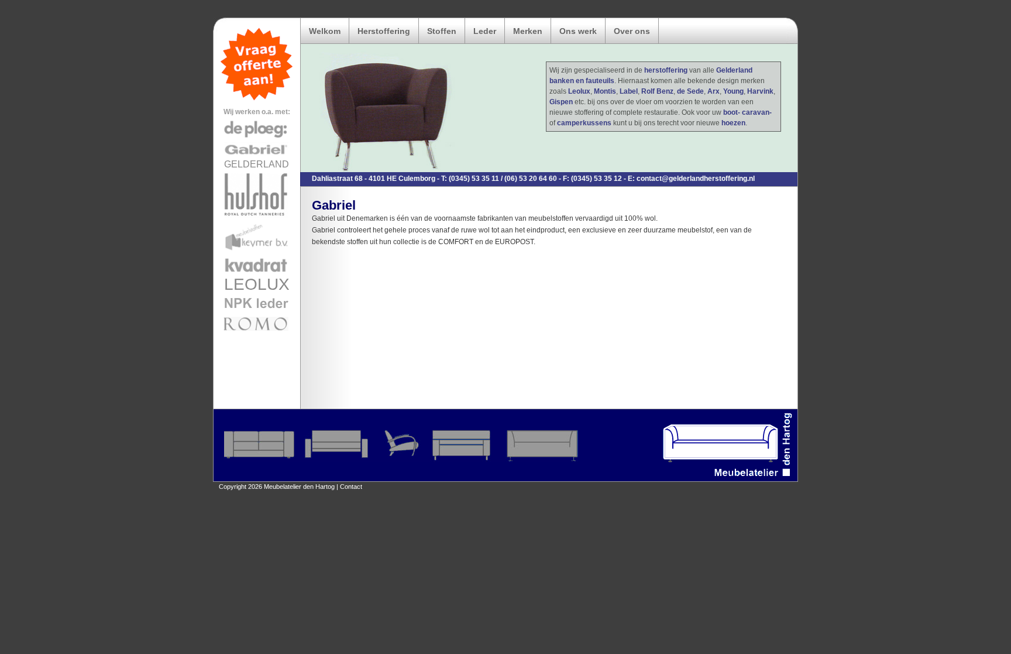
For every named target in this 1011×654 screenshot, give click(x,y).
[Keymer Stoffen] (257, 253)
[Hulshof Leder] (257, 217)
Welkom (325, 31)
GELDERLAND (256, 164)
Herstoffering (383, 31)
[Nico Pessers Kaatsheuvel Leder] (257, 311)
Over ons (632, 31)
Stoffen (441, 31)
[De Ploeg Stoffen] (257, 137)
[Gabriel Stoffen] (257, 157)
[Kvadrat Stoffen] (257, 273)
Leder (484, 31)
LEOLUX (257, 284)
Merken (527, 31)
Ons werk (578, 31)
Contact (351, 486)
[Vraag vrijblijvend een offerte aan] (257, 99)
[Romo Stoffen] (257, 331)
